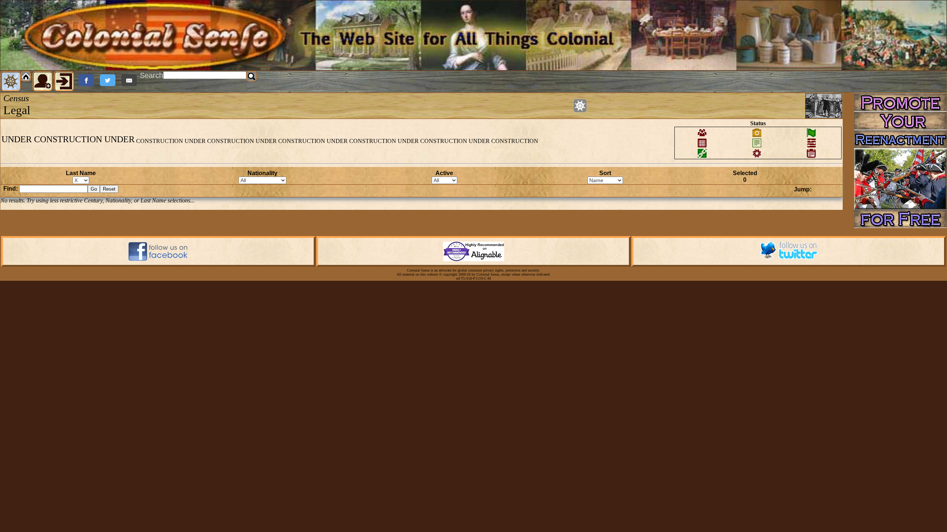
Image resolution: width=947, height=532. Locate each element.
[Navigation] (11, 81)
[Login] (64, 81)
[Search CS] (251, 76)
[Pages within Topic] (580, 105)
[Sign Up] (43, 81)
